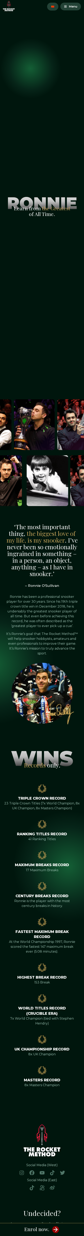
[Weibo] (52, 1188)
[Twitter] (62, 1173)
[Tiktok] (52, 1173)
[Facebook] (32, 1173)
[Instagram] (22, 1173)
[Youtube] (42, 1173)
